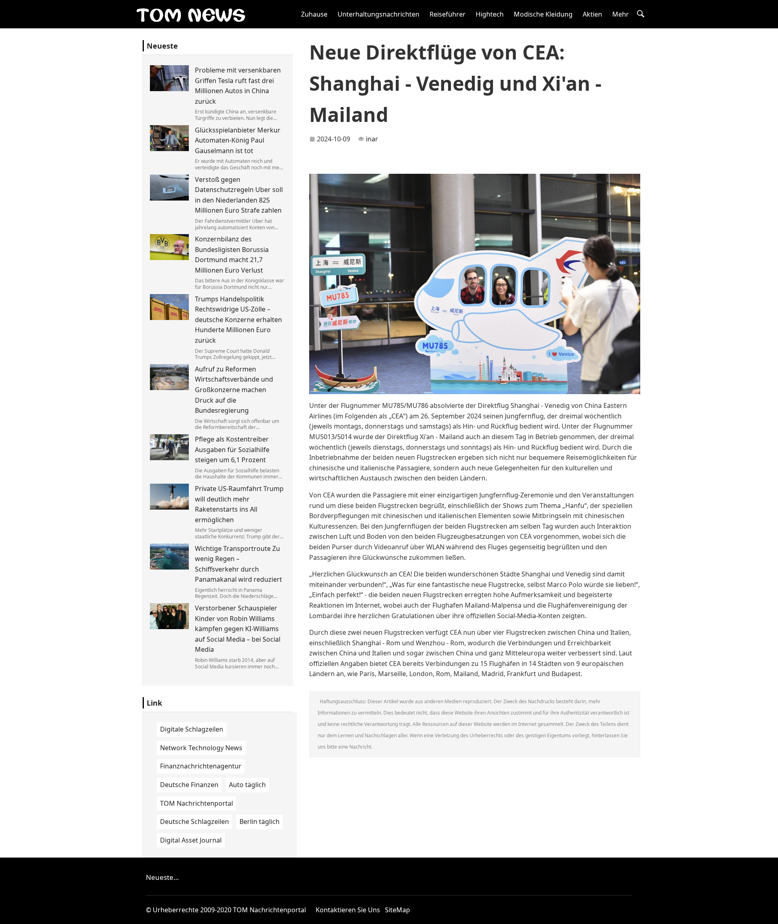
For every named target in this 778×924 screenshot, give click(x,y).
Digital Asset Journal (191, 840)
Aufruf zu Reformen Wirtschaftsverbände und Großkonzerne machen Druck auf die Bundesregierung (234, 390)
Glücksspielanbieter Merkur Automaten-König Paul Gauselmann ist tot (237, 140)
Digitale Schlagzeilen (191, 729)
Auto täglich (247, 784)
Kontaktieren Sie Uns (348, 909)
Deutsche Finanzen (189, 784)
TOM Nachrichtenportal (196, 803)
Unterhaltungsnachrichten (378, 14)
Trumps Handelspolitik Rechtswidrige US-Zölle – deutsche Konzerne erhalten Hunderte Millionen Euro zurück (238, 319)
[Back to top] (767, 913)
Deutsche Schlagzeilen (194, 821)
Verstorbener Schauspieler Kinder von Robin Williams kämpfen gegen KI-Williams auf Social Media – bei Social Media (237, 629)
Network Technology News (201, 747)
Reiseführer (448, 14)
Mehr (620, 14)
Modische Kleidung (543, 14)
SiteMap (397, 909)
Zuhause (314, 14)
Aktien (592, 14)
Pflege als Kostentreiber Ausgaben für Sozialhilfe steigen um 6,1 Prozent (232, 449)
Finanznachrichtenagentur (201, 766)
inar (372, 138)
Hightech (490, 14)
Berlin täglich (259, 821)
